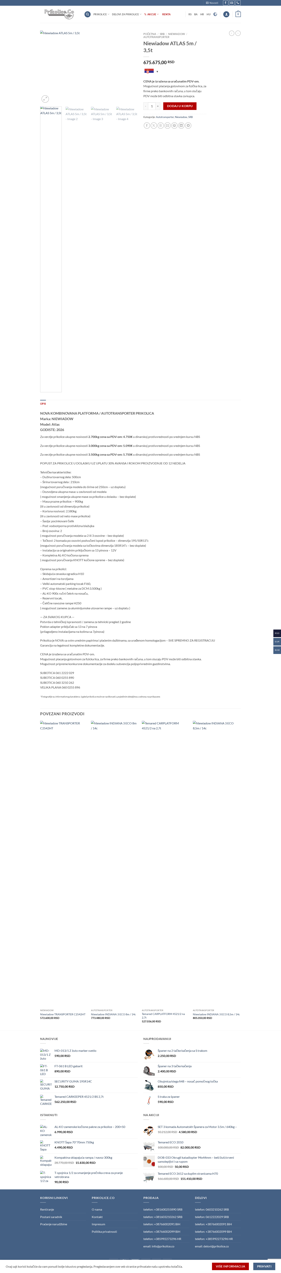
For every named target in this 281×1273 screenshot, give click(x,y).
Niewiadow (176, 34)
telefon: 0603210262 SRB (212, 1209)
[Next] (131, 67)
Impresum (98, 1224)
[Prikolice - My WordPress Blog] (59, 14)
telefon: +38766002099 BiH (161, 1231)
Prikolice (100, 14)
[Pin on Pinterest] (174, 125)
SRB (162, 34)
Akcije (151, 14)
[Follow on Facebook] (225, 3)
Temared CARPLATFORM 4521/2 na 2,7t (163, 1015)
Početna (149, 34)
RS (190, 14)
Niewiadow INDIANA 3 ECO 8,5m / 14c (216, 1014)
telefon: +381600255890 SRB (162, 1209)
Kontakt (97, 1217)
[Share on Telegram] (188, 125)
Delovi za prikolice (125, 14)
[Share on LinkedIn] (181, 125)
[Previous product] (238, 33)
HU (208, 14)
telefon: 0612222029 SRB (212, 1217)
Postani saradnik (51, 1217)
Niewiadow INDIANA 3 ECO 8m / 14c (113, 1014)
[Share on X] (154, 125)
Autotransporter (156, 37)
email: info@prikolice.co (158, 1246)
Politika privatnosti (104, 1231)
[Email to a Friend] (167, 125)
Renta (166, 14)
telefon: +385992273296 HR (162, 1239)
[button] (212, 2)
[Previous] (46, 67)
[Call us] (238, 3)
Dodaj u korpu (180, 106)
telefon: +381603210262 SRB (162, 1217)
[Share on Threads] (161, 125)
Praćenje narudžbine (53, 1224)
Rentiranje (47, 1209)
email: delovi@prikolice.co (212, 1246)
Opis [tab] (43, 403)
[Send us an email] (232, 3)
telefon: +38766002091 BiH (161, 1224)
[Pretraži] (87, 14)
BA (196, 14)
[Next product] (231, 33)
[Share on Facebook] (147, 125)
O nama (97, 1209)
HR (202, 14)
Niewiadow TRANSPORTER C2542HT (62, 1014)
